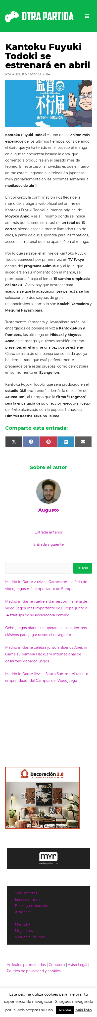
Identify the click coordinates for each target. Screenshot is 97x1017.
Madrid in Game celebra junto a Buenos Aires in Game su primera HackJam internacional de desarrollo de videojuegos (46, 654)
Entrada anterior (48, 532)
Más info (83, 1010)
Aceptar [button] (65, 1010)
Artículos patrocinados (26, 965)
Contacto (57, 965)
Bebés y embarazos (31, 906)
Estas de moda (28, 900)
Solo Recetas (26, 893)
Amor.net (23, 912)
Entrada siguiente (48, 544)
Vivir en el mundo (30, 937)
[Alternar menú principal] (87, 16)
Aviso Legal (77, 965)
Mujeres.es (24, 931)
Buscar (82, 568)
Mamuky (22, 924)
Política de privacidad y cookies (34, 971)
